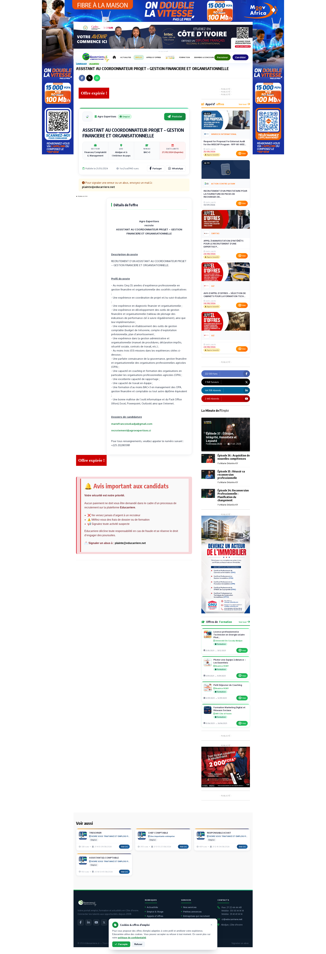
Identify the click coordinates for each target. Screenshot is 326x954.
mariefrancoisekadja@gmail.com (131, 423)
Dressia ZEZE (215, 444)
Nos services (189, 907)
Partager (157, 168)
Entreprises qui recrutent (196, 916)
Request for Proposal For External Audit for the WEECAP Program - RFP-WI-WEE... (225, 143)
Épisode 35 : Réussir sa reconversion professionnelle (231, 475)
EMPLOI (138, 57)
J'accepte (123, 944)
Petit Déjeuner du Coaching (227, 685)
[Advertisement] (89, 249)
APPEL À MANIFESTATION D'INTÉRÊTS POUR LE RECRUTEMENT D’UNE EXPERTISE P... (223, 243)
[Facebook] (81, 922)
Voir (244, 153)
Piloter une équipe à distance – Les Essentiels (229, 661)
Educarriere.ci (92, 943)
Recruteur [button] (222, 57)
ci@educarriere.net (232, 919)
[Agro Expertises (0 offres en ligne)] (87, 117)
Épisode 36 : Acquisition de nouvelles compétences (234, 457)
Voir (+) (124, 846)
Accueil (81, 63)
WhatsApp (177, 168)
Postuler (177, 116)
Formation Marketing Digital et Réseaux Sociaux (229, 709)
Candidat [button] (240, 57)
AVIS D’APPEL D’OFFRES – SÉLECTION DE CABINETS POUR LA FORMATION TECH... (225, 295)
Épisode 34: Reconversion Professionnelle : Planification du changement (233, 495)
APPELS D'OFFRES (153, 57)
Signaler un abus (240, 943)
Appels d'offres (155, 916)
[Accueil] (114, 57)
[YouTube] (96, 922)
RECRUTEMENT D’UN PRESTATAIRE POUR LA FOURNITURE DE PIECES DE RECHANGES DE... (225, 193)
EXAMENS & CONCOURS (204, 57)
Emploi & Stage (155, 911)
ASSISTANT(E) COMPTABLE (104, 857)
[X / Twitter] (104, 922)
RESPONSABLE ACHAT (219, 832)
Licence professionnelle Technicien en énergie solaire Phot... (229, 634)
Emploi (94, 63)
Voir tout (243, 104)
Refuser (138, 944)
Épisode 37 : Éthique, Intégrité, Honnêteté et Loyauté (221, 437)
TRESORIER (95, 832)
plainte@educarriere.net (130, 543)
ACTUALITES (125, 57)
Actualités (152, 907)
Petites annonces (192, 911)
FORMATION (184, 57)
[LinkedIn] (88, 922)
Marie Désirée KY (229, 463)
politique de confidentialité (132, 937)
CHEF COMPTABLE (158, 832)
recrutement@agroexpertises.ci (131, 430)
